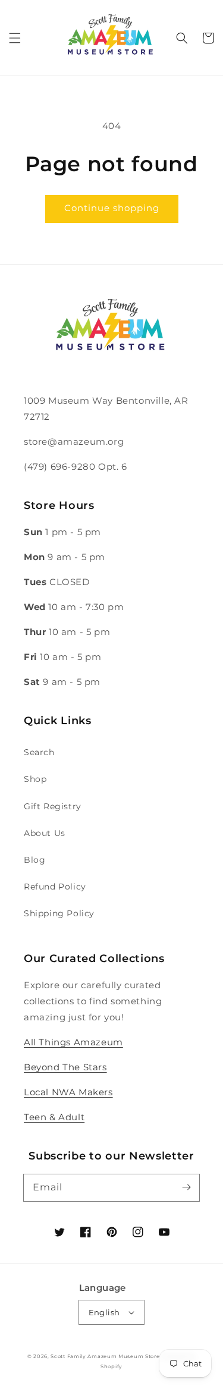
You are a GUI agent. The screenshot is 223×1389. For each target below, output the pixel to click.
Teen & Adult (54, 1117)
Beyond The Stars (65, 1067)
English (104, 1312)
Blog (34, 859)
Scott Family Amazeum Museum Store (105, 1356)
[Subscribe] (186, 1187)
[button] (15, 38)
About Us (44, 833)
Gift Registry (52, 806)
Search (39, 752)
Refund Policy (55, 886)
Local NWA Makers (68, 1092)
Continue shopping (111, 207)
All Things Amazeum (73, 1042)
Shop (35, 779)
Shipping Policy (59, 913)
